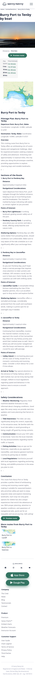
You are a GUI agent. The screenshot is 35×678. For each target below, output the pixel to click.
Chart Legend (6, 644)
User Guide (5, 640)
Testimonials (6, 603)
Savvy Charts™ (6, 621)
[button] (31, 4)
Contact (4, 606)
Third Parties (6, 653)
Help (3, 656)
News (3, 597)
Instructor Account (8, 630)
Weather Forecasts (8, 627)
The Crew (4, 593)
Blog (3, 600)
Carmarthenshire (11, 9)
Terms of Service (7, 647)
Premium (4, 617)
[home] (15, 4)
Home (2, 9)
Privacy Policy (6, 650)
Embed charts (6, 624)
